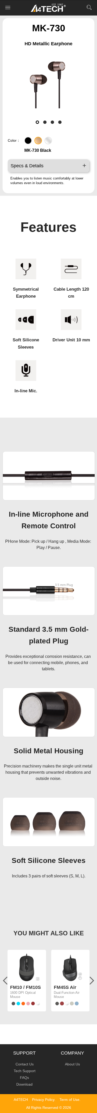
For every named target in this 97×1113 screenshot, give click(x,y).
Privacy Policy (43, 1099)
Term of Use (69, 1099)
